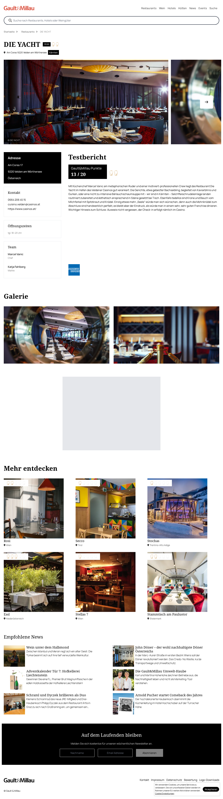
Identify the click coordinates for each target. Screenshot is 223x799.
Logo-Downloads (209, 780)
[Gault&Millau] (19, 780)
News (192, 8)
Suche (213, 8)
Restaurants (148, 8)
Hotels (172, 8)
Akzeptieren (211, 789)
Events (203, 8)
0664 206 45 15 (17, 200)
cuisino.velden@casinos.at (24, 204)
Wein (162, 8)
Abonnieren (150, 753)
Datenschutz (174, 780)
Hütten (182, 8)
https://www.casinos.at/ (22, 209)
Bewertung (190, 780)
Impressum (157, 780)
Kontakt (144, 780)
